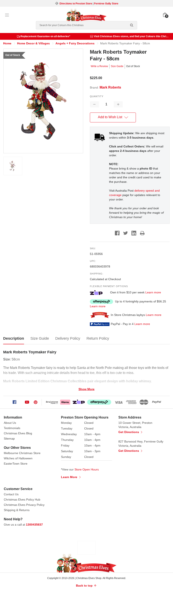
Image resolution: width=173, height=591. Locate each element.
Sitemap (9, 438)
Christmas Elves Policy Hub (22, 499)
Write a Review (99, 66)
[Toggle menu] (7, 15)
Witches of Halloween (18, 458)
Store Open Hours (86, 469)
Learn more (153, 292)
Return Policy (97, 338)
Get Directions (129, 432)
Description (13, 338)
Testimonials (12, 428)
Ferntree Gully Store (106, 3)
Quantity (96, 96)
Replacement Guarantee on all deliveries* (45, 36)
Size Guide (117, 66)
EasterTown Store (15, 463)
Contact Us (11, 494)
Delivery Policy (67, 338)
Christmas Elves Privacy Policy (24, 504)
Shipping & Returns (17, 510)
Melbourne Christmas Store (22, 453)
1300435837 (34, 524)
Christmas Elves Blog (18, 433)
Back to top (84, 585)
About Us (10, 422)
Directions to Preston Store (75, 3)
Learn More (69, 477)
